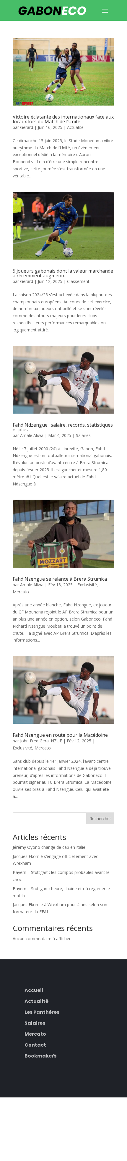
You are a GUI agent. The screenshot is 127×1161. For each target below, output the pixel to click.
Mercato (21, 592)
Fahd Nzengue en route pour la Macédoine (60, 735)
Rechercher (100, 818)
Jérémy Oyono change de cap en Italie (49, 847)
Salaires (83, 435)
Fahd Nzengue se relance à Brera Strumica (60, 579)
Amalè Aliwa (31, 435)
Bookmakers (40, 1055)
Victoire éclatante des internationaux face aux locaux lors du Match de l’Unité (63, 119)
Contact (35, 1044)
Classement (78, 281)
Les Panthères (42, 1011)
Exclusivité (87, 584)
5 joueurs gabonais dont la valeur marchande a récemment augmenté (63, 273)
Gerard (26, 127)
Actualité (75, 127)
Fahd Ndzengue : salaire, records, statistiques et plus (63, 427)
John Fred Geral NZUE (41, 741)
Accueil (34, 989)
